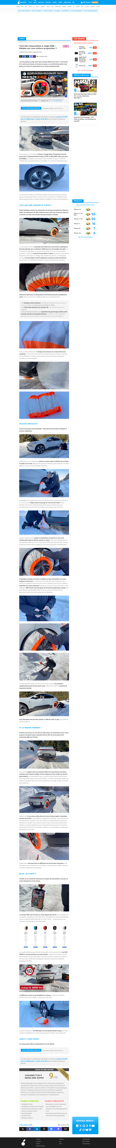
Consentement (86, 1143)
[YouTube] (93, 1125)
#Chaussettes (23, 1125)
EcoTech (69, 6)
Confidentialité (86, 1139)
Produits (48, 2)
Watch (30, 6)
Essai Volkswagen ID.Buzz (90, 10)
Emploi (38, 1143)
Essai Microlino (65, 10)
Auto (52, 6)
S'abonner (95, 2)
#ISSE (30, 1125)
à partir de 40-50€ (41, 119)
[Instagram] (83, 1129)
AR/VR (48, 6)
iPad (22, 6)
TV (34, 6)
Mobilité (43, 6)
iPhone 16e (77, 233)
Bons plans (67, 2)
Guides (55, 2)
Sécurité (92, 6)
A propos (38, 1141)
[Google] (84, 1125)
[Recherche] (73, 2)
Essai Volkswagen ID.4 (76, 10)
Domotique (58, 6)
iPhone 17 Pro (78, 219)
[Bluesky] (87, 1129)
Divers (98, 6)
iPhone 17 (77, 223)
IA (73, 6)
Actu (30, 2)
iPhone (18, 6)
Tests (35, 2)
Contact (38, 1139)
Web (82, 6)
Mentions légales (40, 1146)
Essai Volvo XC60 (48, 10)
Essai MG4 (57, 10)
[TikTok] (80, 1129)
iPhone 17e (77, 209)
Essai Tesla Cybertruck (24, 10)
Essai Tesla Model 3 (37, 10)
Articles (41, 2)
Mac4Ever (21, 41)
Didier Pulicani (24, 52)
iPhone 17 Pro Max (78, 214)
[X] (80, 1125)
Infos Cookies (85, 1141)
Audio (37, 6)
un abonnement (58, 100)
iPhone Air (77, 228)
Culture (87, 6)
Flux (60, 1141)
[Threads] (87, 1125)
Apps (60, 1143)
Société (78, 6)
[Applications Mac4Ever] (77, 1125)
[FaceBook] (90, 1125)
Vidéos (60, 2)
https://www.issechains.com (31, 108)
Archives (61, 1139)
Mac (26, 6)
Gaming (64, 6)
